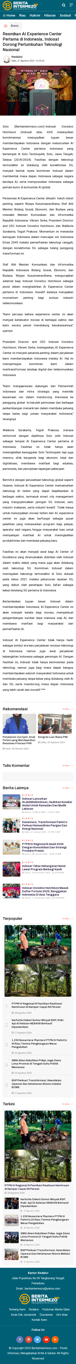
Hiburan (50, 15)
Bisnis (15, 25)
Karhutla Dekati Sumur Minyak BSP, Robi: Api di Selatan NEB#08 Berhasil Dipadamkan (38, 1023)
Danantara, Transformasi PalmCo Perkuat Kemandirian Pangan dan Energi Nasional (44, 825)
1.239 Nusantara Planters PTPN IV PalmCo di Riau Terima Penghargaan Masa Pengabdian (39, 1043)
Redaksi (16, 56)
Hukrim (35, 15)
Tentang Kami (17, 1309)
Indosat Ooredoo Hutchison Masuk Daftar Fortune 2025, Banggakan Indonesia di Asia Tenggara (45, 891)
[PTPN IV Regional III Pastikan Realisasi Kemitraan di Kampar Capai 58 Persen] (38, 961)
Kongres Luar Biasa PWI (53, 737)
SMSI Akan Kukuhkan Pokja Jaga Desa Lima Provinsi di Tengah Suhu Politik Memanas (36, 1064)
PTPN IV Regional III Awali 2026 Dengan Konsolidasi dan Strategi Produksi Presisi (44, 847)
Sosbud (65, 15)
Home (10, 15)
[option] (20, 733)
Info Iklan (62, 1314)
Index (66, 709)
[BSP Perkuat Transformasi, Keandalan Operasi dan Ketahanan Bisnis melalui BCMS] (12, 1254)
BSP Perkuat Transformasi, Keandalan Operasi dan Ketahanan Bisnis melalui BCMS (36, 1084)
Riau (22, 15)
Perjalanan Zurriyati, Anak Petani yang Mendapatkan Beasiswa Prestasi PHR (19, 740)
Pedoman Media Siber (56, 1309)
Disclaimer (46, 1314)
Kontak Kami (39, 1319)
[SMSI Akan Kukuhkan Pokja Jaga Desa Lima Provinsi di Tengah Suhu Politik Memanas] (12, 1237)
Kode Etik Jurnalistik (23, 1314)
